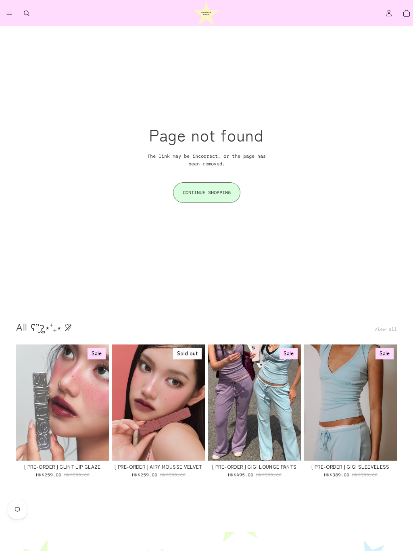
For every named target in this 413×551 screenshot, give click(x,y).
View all (385, 329)
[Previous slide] (25, 402)
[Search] (26, 13)
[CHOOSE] (96, 448)
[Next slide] (100, 402)
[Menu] (9, 13)
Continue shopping (207, 192)
